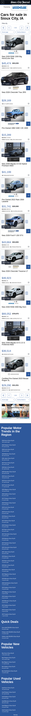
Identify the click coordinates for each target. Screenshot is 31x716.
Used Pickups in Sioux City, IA (8, 693)
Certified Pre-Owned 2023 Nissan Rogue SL (15, 379)
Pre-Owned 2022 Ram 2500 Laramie (13, 200)
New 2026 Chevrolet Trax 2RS (14, 92)
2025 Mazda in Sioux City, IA (8, 539)
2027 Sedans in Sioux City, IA (8, 606)
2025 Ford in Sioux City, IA (8, 508)
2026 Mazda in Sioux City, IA (8, 454)
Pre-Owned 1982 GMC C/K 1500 (15, 128)
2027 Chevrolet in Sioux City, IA (9, 534)
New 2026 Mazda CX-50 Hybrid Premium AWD (14, 165)
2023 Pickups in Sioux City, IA (8, 503)
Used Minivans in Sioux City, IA (9, 701)
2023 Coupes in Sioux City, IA (8, 610)
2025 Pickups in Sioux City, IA (8, 526)
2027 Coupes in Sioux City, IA (8, 615)
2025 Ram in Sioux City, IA (8, 566)
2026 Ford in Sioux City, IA (8, 450)
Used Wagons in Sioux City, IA (9, 706)
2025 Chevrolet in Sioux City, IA (9, 548)
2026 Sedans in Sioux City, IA (8, 494)
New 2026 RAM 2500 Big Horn (14, 307)
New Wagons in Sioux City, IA (8, 662)
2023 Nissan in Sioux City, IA (8, 517)
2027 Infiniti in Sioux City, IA (8, 521)
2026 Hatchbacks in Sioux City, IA (9, 583)
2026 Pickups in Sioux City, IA (8, 445)
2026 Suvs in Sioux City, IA (8, 441)
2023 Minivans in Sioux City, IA (9, 601)
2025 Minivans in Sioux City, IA (9, 579)
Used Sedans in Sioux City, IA (8, 697)
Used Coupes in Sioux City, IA (8, 710)
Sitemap (15, 714)
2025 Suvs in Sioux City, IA (8, 477)
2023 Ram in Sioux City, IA (8, 561)
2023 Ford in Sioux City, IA (8, 512)
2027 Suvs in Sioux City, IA (8, 463)
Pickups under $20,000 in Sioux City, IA (11, 632)
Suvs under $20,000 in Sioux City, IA (10, 628)
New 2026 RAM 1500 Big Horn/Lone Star (12, 57)
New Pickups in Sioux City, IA (8, 658)
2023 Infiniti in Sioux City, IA (8, 570)
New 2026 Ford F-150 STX (12, 235)
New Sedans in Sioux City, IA (8, 667)
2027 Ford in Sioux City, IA (8, 485)
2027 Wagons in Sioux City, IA (9, 575)
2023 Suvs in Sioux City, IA (8, 481)
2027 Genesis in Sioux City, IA (9, 543)
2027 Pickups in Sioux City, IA (8, 499)
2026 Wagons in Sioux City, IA (9, 490)
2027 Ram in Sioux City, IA (8, 530)
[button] (2, 42)
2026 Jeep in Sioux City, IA (8, 459)
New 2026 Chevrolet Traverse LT (15, 271)
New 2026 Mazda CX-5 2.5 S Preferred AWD (13, 343)
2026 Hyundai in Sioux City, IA (9, 472)
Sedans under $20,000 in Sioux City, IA (11, 637)
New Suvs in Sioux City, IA (8, 654)
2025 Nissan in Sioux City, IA (8, 557)
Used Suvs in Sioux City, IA (8, 688)
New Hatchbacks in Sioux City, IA (9, 671)
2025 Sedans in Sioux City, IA (8, 597)
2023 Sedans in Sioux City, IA (8, 588)
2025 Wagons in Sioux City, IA (9, 592)
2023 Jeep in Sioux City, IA (8, 552)
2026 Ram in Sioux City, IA (8, 468)
